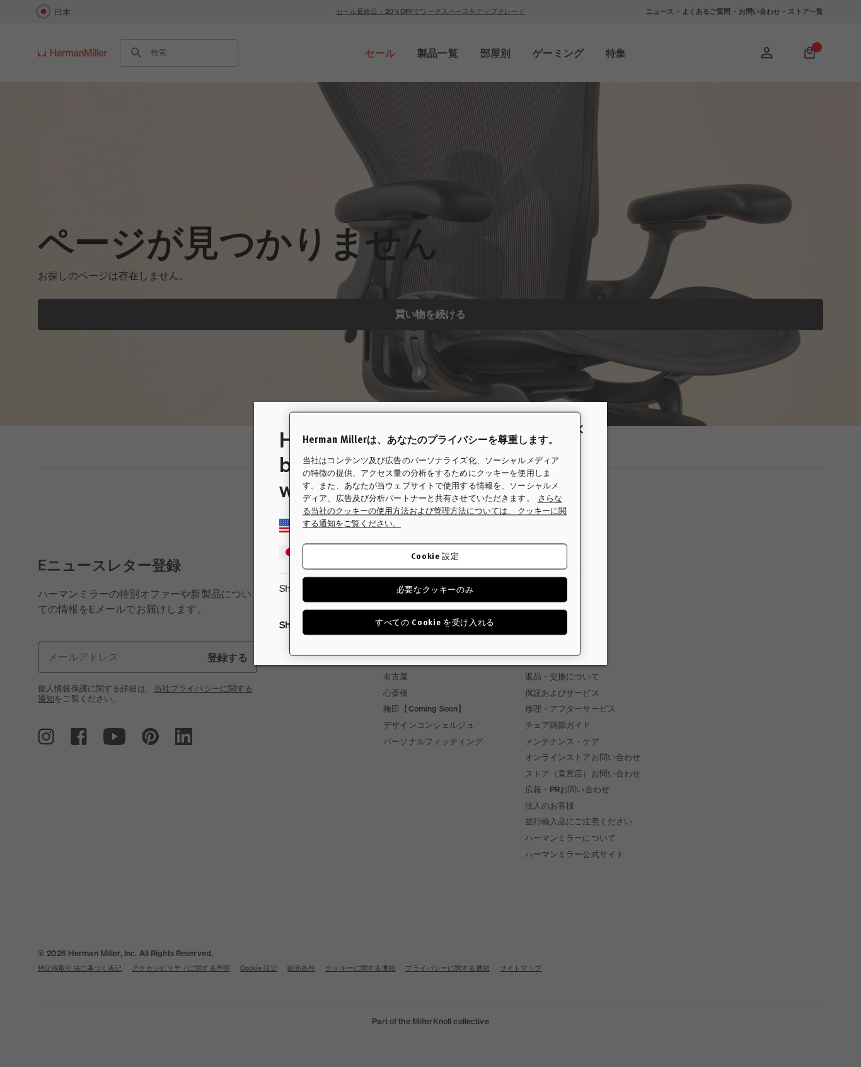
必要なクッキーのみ (435, 589)
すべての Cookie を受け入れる (435, 622)
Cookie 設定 (435, 556)
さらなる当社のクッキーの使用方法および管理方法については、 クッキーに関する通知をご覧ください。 (435, 510)
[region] (435, 533)
